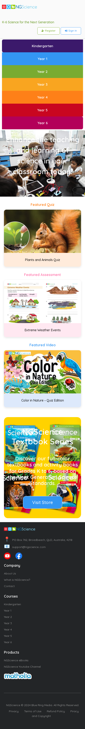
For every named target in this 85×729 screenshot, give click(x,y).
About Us (10, 573)
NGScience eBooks (16, 660)
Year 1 (7, 610)
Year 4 (8, 629)
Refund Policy (56, 711)
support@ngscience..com (25, 547)
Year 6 (8, 642)
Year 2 (8, 617)
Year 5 (8, 636)
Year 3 (8, 623)
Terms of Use (32, 711)
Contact (9, 586)
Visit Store (42, 502)
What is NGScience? (17, 580)
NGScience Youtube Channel (22, 666)
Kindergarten (12, 604)
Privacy (14, 711)
